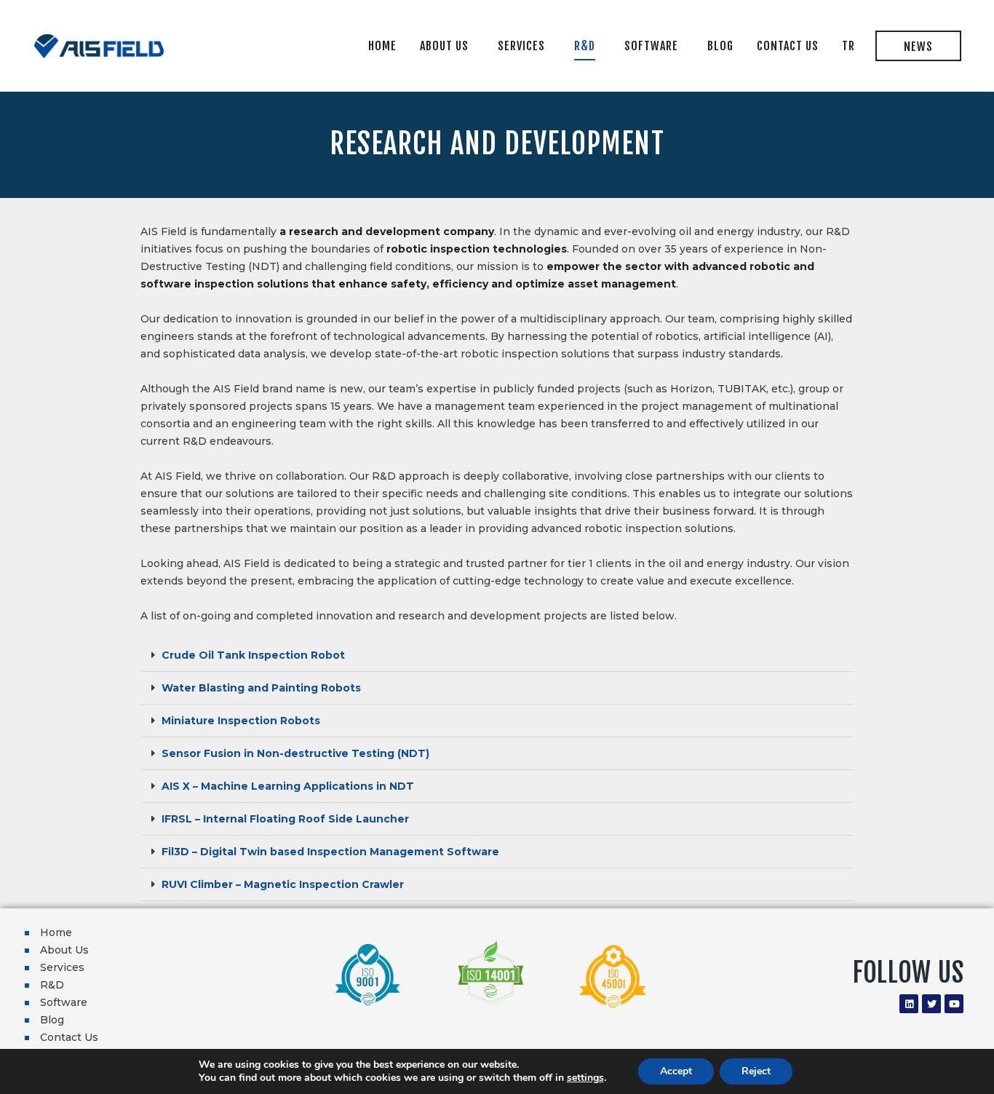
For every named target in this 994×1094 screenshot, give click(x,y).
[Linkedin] (908, 1003)
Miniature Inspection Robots (241, 720)
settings (585, 1078)
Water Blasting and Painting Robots (261, 687)
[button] (497, 655)
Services (62, 967)
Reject (756, 1071)
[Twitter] (931, 1003)
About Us (64, 949)
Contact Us (69, 1037)
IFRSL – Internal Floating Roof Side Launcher (285, 818)
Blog (52, 1019)
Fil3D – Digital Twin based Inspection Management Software (330, 851)
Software (63, 1002)
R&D (52, 984)
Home (56, 932)
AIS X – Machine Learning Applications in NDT (288, 786)
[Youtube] (954, 1003)
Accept (676, 1071)
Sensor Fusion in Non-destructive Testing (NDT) (295, 753)
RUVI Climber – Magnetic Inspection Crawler (283, 884)
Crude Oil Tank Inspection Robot (253, 655)
